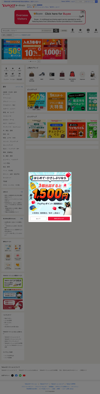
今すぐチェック (59, 218)
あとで (38, 218)
